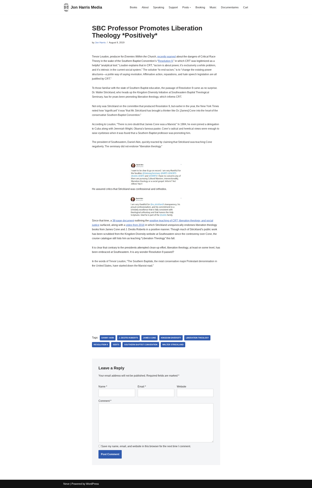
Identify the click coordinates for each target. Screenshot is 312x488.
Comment (104, 400)
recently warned (166, 56)
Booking (200, 7)
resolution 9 (101, 345)
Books (133, 7)
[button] (190, 7)
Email (142, 386)
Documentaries (230, 7)
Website (181, 386)
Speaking (158, 7)
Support (173, 7)
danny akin (107, 338)
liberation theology (197, 338)
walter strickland (173, 345)
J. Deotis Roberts (128, 338)
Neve (66, 483)
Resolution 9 (165, 61)
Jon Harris (100, 42)
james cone (149, 338)
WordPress (92, 483)
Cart (245, 7)
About (145, 7)
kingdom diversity (171, 338)
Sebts (116, 345)
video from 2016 (135, 225)
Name (102, 386)
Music (213, 7)
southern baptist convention (140, 345)
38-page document (123, 220)
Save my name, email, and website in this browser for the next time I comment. (146, 446)
